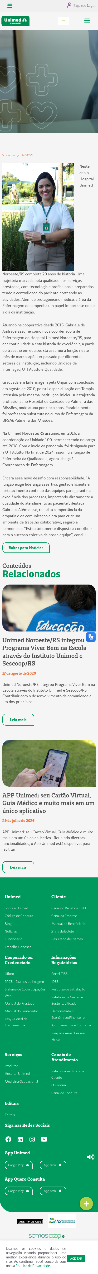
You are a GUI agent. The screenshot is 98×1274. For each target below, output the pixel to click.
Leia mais (18, 719)
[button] (87, 20)
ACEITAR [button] (76, 1258)
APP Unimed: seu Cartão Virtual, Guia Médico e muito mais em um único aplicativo (48, 803)
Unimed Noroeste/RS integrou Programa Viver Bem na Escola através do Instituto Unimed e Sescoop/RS (44, 651)
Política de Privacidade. (33, 1265)
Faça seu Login (85, 5)
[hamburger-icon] (10, 6)
